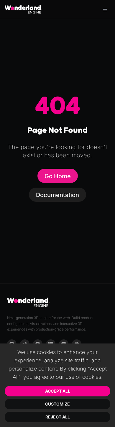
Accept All (57, 390)
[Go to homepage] (23, 9)
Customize (57, 403)
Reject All (57, 416)
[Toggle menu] (105, 9)
